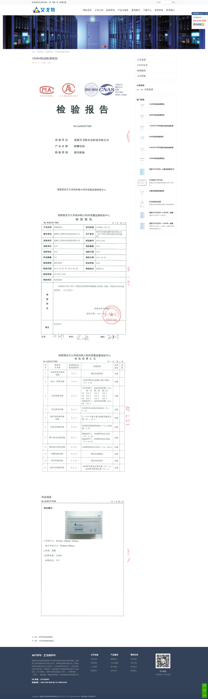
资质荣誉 (159, 9)
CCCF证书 (142, 65)
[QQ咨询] (204, 685)
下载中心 (147, 9)
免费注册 (62, 2)
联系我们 (170, 9)
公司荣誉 (141, 75)
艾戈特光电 (43, 2)
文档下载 (133, 663)
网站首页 (87, 9)
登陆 (53, 2)
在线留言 (133, 670)
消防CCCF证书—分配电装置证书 (161, 169)
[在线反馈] (204, 690)
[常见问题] (204, 695)
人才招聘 (94, 667)
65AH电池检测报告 (46, 637)
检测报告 (49, 51)
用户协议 (133, 667)
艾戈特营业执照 (155, 201)
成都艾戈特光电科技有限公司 (49, 696)
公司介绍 (99, 9)
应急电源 (148, 89)
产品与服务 (123, 9)
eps (138, 89)
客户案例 (114, 667)
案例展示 (135, 9)
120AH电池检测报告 (157, 104)
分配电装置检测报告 (156, 191)
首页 (33, 51)
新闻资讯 (110, 9)
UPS (141, 89)
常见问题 (133, 659)
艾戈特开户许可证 (156, 180)
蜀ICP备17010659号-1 (89, 696)
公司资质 (141, 59)
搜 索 (173, 2)
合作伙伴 (114, 670)
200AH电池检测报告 (157, 115)
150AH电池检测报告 (46, 640)
